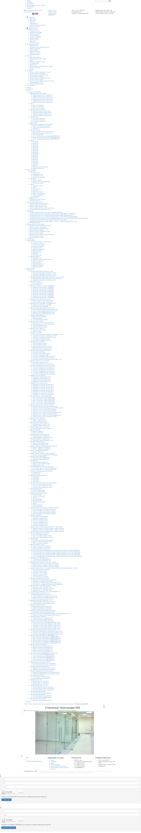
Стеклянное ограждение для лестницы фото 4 (44, 368)
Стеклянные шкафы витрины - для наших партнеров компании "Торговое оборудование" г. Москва (54, 568)
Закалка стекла (33, 64)
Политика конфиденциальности (34, 761)
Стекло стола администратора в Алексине (43, 537)
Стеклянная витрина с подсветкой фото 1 (43, 618)
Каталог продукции (31, 169)
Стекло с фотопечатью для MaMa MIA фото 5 (44, 660)
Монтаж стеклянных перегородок (38, 73)
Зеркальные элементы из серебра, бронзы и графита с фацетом (48, 528)
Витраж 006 (35, 149)
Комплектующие (37, 196)
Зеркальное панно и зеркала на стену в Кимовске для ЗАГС (47, 412)
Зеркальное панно (37, 331)
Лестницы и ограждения (35, 36)
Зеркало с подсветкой (35, 430)
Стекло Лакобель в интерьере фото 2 (42, 678)
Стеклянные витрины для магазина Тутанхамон (44, 509)
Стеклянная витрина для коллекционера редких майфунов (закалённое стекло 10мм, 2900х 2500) (56, 551)
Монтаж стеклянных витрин (36, 79)
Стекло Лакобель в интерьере (37, 675)
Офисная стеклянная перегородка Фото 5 (43, 651)
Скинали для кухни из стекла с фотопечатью (43, 324)
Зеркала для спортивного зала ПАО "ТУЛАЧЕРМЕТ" (42, 286)
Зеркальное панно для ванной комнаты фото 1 (44, 668)
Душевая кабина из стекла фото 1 (41, 681)
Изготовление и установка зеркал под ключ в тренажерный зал (48, 584)
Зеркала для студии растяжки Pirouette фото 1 (44, 612)
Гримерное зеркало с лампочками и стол (40, 434)
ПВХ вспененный (37, 189)
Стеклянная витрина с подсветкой (38, 616)
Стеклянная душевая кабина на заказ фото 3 (43, 690)
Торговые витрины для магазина (40, 576)
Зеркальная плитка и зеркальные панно (39, 47)
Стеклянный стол (37, 284)
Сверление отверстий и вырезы (37, 61)
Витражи (32, 69)
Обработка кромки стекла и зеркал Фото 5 (43, 100)
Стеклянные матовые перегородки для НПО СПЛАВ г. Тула (47, 359)
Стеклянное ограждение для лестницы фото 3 (44, 366)
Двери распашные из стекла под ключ (42, 347)
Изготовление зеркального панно (41, 362)
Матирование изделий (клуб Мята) (38, 475)
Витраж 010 (35, 155)
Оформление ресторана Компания (38, 493)
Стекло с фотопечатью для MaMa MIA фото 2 (44, 656)
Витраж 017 (35, 165)
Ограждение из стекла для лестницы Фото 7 (43, 393)
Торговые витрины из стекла (39, 575)
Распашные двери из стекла (39, 343)
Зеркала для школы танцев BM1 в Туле (42, 590)
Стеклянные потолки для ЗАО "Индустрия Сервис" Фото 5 (47, 628)
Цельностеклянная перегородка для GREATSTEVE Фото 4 (47, 641)
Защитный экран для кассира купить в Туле (40, 209)
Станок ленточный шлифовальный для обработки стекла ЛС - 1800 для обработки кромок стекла (53, 221)
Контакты (29, 8)
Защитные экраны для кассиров (34, 202)
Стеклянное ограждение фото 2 (40, 516)
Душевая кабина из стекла (36, 679)
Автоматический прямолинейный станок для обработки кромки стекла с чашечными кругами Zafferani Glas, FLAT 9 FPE (59, 218)
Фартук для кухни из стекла (36, 321)
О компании (30, 2)
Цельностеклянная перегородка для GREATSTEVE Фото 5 (47, 643)
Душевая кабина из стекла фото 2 (41, 682)
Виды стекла (33, 19)
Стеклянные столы (34, 42)
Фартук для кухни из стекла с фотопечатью (43, 322)
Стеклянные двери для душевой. (38, 694)
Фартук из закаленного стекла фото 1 (42, 546)
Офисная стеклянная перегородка (38, 644)
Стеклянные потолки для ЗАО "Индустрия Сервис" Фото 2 (47, 623)
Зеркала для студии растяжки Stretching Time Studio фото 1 (47, 615)
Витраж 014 (35, 161)
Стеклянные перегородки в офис (41, 355)
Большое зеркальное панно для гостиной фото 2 (44, 665)
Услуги (30, 56)
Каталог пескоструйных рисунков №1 (41, 125)
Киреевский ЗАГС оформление (40, 462)
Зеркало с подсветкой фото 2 (40, 421)
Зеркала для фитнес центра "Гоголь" (39, 422)
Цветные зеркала (37, 180)
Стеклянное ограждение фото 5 (40, 524)
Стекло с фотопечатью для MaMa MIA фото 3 (44, 657)
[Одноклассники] (35, 14)
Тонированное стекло (38, 174)
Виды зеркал (33, 20)
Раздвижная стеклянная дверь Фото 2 (42, 378)
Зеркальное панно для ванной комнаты (39, 666)
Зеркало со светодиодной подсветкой (39, 450)
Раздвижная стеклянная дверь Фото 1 (42, 377)
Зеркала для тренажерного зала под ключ (43, 581)
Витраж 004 (35, 146)
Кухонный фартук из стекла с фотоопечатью (43, 131)
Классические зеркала (38, 183)
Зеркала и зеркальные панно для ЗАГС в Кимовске (45, 406)
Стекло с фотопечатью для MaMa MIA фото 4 (44, 659)
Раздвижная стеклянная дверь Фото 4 (42, 381)
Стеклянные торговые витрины (40, 574)
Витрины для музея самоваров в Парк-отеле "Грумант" (43, 562)
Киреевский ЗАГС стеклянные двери (41, 463)
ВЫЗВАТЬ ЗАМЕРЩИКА (9, 827)
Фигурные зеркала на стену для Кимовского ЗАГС (45, 416)
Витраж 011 (35, 156)
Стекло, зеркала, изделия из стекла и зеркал (40, 241)
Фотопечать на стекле (35, 67)
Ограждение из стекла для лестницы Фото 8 (43, 394)
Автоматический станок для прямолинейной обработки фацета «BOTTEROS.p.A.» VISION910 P (53, 214)
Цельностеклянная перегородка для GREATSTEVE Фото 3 (47, 640)
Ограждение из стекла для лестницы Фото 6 (43, 391)
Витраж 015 (35, 162)
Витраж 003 (35, 144)
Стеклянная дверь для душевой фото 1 (42, 693)
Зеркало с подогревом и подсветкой (41, 449)
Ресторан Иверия (34, 538)
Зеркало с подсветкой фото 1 (40, 419)
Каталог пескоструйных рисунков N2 (41, 127)
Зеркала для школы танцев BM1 (40, 306)
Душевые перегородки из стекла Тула (42, 594)
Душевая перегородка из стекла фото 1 (42, 606)
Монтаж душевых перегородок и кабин (39, 75)
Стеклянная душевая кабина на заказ (39, 685)
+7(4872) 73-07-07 (52, 10)
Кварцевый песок (34, 23)
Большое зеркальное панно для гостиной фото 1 (44, 663)
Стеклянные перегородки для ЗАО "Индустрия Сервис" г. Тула (45, 629)
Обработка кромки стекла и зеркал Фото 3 (43, 97)
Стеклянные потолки (35, 31)
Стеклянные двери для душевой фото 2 (42, 697)
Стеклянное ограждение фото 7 (40, 522)
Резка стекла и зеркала (35, 57)
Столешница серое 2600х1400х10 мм (39, 557)
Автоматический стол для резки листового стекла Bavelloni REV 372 (46, 212)
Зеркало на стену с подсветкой (37, 418)
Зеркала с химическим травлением (41, 181)
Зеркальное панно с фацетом (37, 328)
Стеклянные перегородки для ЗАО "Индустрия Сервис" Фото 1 (48, 631)
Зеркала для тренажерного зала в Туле (39, 578)
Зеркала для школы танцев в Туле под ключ (43, 588)
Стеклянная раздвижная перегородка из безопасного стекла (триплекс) (47, 277)
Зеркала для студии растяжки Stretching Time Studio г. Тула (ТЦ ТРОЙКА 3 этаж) (49, 613)
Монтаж (30, 70)
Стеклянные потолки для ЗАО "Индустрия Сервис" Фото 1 (47, 622)
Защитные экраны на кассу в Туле (38, 205)
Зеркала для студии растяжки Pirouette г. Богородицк (42, 610)
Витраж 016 (35, 164)
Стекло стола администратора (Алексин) (39, 532)
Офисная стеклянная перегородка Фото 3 (43, 648)
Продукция (31, 17)
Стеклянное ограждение (35, 515)
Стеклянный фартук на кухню (40, 327)
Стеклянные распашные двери (37, 341)
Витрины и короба (34, 38)
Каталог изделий (31, 240)
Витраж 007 (35, 150)
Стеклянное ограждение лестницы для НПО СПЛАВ (42, 365)
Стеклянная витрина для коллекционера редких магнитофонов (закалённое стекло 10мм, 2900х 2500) (54, 550)
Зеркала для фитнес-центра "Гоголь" (42, 424)
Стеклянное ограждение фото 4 (40, 519)
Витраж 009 (35, 153)
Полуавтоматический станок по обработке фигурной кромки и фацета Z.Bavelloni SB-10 (51, 215)
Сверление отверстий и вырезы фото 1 (42, 111)
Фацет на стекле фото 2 (38, 106)
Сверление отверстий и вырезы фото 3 (42, 114)
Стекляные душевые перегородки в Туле (39, 593)
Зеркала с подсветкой (35, 48)
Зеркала (35, 497)
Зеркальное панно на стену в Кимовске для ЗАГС (44, 410)
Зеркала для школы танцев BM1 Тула (42, 587)
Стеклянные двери (34, 35)
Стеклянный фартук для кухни (40, 325)
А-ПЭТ (34, 187)
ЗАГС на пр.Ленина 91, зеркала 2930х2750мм (41, 396)
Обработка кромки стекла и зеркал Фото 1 (43, 95)
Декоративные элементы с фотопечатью (42, 133)
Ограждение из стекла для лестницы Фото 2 (43, 385)
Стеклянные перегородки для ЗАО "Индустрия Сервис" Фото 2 (48, 632)
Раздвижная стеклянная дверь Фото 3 (42, 380)
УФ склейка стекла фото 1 (39, 118)
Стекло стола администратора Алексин (42, 535)
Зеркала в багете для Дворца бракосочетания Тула (45, 309)
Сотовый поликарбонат (38, 194)
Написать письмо (31, 268)
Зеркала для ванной (35, 51)
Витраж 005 (35, 147)
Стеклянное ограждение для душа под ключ (43, 599)
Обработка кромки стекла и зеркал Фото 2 (43, 96)
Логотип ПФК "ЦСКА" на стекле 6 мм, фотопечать (42, 466)
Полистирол (35, 190)
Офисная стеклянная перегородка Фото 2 (43, 647)
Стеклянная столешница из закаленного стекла (44, 337)
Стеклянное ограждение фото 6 (40, 525)
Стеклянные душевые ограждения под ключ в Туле (45, 596)
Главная (29, 0)
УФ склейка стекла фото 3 (39, 121)
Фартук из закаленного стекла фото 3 (42, 549)
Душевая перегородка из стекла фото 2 (42, 607)
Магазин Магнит (36, 472)
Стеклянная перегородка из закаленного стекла (41, 271)
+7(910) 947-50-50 (52, 13)
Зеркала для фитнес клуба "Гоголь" (41, 425)
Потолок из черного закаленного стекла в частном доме (43, 482)
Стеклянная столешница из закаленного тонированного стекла (48, 334)
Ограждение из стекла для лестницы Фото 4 (43, 388)
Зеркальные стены (34, 45)
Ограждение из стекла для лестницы (38, 383)
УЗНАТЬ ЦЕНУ (7, 799)
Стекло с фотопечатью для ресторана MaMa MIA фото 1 (46, 136)
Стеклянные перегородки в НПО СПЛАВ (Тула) (44, 356)
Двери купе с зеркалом (35, 53)
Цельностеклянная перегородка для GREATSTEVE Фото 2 (47, 638)
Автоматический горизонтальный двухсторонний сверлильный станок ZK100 (48, 219)
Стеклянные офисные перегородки (41, 353)
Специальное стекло (38, 175)
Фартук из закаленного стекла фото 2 (42, 547)
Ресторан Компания (37, 499)
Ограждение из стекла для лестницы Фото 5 (43, 390)
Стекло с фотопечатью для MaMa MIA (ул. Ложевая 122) (43, 653)
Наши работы (31, 85)
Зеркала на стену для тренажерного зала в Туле (44, 579)
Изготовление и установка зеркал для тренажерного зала (46, 582)
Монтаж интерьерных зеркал (37, 83)
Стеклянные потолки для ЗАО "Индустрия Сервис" (42, 621)
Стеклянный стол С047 (35, 281)
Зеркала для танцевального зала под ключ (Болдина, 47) (46, 591)
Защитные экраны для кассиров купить (39, 203)
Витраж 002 (35, 143)
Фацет (31, 60)
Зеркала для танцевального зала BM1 (42, 305)
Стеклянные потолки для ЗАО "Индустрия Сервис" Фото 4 (47, 626)
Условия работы (31, 6)
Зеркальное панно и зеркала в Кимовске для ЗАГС (45, 413)
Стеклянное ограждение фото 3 (40, 521)
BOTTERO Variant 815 (35, 222)
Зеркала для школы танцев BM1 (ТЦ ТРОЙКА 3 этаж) (42, 303)
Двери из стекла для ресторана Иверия (42, 541)
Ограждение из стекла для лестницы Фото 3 (43, 387)
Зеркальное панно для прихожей (38, 698)
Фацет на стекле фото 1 (38, 105)
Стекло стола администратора (40, 534)
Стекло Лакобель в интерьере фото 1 (42, 676)
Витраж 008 (35, 152)
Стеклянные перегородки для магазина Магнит (41, 471)
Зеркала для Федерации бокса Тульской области (41, 671)
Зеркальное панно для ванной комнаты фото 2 (44, 669)
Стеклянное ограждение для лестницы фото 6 (44, 374)
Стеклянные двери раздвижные (37, 315)
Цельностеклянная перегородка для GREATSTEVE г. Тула (44, 635)
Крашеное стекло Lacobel (39, 177)
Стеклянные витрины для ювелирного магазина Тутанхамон (44, 507)
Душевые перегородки (35, 34)
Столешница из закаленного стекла (41, 338)
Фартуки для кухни (34, 39)
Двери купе (32, 41)
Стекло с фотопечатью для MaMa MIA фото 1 (44, 654)
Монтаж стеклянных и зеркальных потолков (40, 72)
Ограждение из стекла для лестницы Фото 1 (43, 384)
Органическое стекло (38, 186)
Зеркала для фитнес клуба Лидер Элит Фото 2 (44, 603)
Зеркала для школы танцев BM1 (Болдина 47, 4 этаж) (43, 585)
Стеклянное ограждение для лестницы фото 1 (44, 369)
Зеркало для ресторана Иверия (40, 543)
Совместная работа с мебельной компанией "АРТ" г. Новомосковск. (46, 527)
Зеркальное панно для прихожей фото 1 (42, 700)
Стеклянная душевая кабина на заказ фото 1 (43, 687)
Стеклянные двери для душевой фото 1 (42, 695)
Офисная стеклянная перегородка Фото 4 (43, 650)
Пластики (32, 22)
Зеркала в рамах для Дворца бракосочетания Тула (42, 308)
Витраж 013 (35, 159)
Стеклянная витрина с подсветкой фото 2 (43, 619)
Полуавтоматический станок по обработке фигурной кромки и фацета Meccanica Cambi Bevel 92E (53, 216)
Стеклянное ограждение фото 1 (40, 518)
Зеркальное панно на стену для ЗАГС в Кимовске (44, 409)
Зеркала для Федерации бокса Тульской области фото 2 (46, 673)
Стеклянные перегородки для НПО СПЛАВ (40, 350)
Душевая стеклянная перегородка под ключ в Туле (45, 597)
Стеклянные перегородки (36, 32)
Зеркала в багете (34, 50)
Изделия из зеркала (33, 44)
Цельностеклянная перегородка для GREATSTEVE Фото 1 (47, 637)
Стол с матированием (38, 283)
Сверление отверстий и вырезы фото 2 (42, 112)
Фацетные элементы (35, 26)
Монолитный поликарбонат (39, 193)
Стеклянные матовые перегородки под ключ (43, 358)
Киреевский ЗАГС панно (38, 465)
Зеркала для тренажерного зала (37, 441)
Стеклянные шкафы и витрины (40, 571)
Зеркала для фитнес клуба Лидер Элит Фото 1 (44, 601)
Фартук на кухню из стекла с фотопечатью (40, 299)
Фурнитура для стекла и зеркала (37, 25)
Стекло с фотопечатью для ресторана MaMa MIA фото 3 (46, 139)
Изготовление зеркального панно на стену (43, 363)
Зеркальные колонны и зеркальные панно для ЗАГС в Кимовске (48, 407)
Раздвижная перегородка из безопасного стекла (44, 280)
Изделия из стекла (33, 29)
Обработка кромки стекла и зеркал (38, 59)
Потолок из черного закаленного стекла (42, 484)
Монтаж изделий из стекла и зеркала (36, 5)
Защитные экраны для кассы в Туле (38, 206)
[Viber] (37, 14)
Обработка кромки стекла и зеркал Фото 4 (43, 99)
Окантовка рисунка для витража (40, 167)
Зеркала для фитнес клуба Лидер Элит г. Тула (41, 600)
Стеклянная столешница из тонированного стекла (45, 335)
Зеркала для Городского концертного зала (40, 438)
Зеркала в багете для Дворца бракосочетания (44, 312)
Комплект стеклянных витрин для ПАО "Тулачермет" (42, 453)
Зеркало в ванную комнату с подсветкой (39, 427)
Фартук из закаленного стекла (37, 544)
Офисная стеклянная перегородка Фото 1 (43, 646)
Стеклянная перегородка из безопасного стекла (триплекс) (47, 278)
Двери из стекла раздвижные (40, 316)
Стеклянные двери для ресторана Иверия (43, 540)
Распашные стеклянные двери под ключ (42, 349)
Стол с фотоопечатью (38, 134)
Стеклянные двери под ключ (39, 344)
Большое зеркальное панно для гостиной (40, 662)
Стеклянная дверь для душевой (37, 691)
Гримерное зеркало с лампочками (41, 435)
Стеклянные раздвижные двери (40, 319)
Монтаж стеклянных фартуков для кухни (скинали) (42, 81)
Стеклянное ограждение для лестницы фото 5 (44, 372)
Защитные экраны (32, 28)
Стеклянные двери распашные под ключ (42, 346)
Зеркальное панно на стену (39, 330)
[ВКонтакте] (33, 14)
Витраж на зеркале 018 (38, 168)
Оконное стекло (36, 172)
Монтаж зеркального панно (36, 82)
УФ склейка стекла (34, 63)
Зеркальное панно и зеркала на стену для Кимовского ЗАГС (47, 415)
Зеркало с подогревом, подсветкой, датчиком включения (43, 446)
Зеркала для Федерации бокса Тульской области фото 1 (46, 672)
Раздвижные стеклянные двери (37, 375)
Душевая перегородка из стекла (37, 604)
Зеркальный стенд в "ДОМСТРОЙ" (38, 456)
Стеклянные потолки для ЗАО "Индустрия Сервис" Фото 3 (47, 625)
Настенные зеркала (34, 54)
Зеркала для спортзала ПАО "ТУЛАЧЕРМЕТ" (43, 287)
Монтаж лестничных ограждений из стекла (40, 78)
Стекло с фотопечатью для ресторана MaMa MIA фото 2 (46, 137)
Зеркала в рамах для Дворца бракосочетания (44, 313)
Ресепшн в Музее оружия (36, 488)
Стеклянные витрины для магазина (41, 569)
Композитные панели (38, 191)
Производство (30, 3)
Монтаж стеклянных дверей (36, 76)
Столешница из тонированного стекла (42, 340)
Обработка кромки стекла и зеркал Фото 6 (43, 102)
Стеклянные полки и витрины (40, 572)
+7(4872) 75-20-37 (52, 11)
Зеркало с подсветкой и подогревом (41, 447)
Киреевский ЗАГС (34, 460)
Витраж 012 (35, 158)
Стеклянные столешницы (36, 333)
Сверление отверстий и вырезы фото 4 (42, 115)
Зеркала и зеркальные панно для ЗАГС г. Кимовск (42, 405)
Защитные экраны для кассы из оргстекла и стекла (42, 208)
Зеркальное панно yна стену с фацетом (39, 360)
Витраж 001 (35, 142)
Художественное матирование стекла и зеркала (41, 66)
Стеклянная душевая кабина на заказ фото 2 (43, 688)
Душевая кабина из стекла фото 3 (41, 684)
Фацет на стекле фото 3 (38, 108)
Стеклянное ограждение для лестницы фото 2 (44, 371)
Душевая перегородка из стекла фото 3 (42, 609)
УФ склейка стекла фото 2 (39, 119)
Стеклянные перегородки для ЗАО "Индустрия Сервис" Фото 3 (48, 634)
